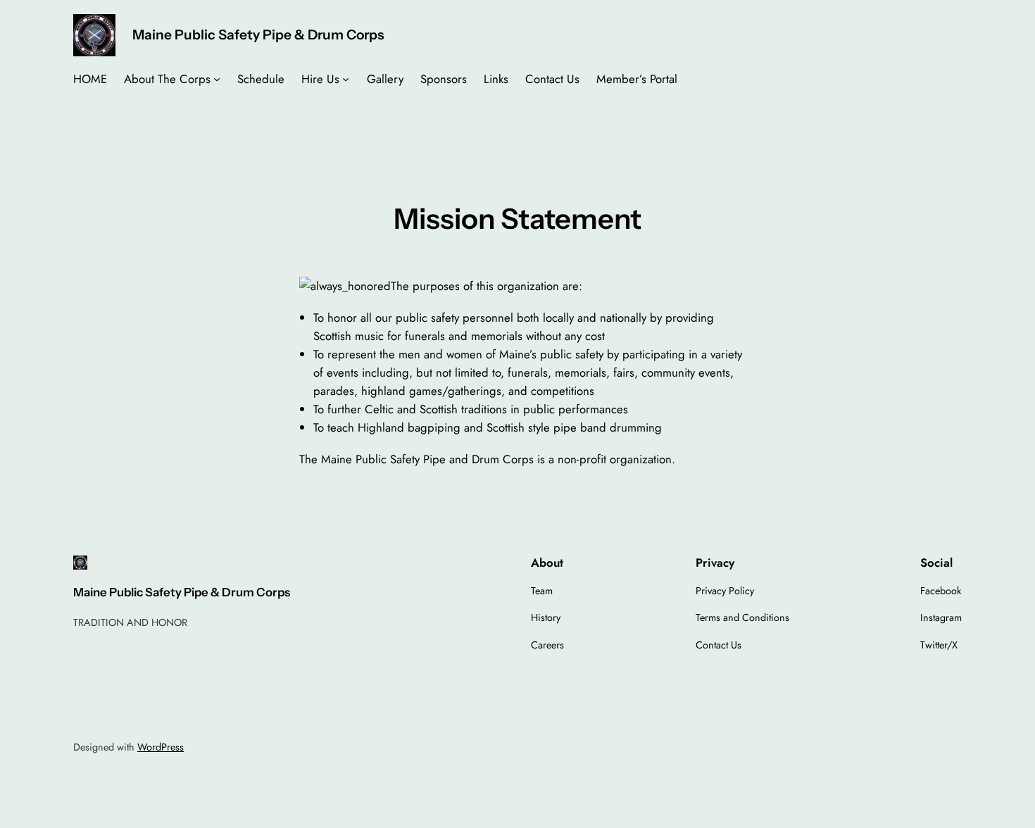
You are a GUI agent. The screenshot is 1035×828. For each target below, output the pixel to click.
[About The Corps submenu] (216, 78)
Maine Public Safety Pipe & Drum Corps (258, 34)
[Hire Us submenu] (345, 78)
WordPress (160, 747)
